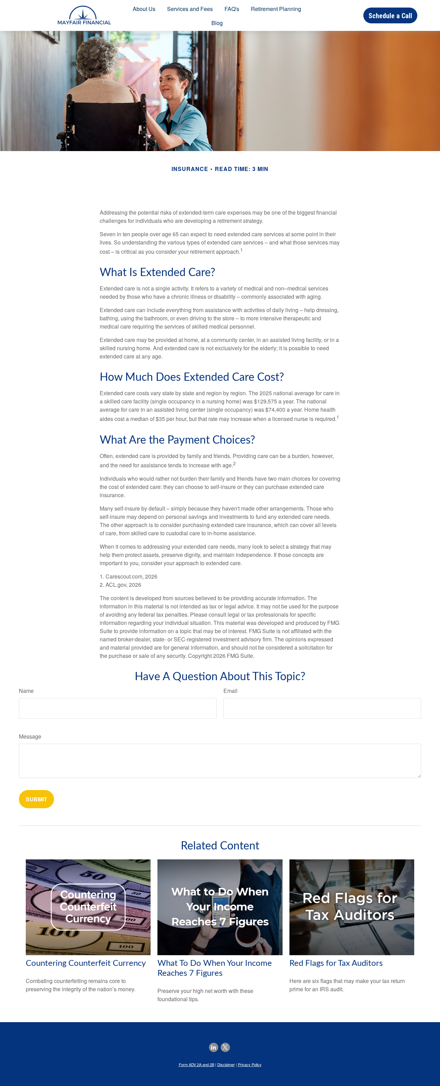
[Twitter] (225, 1047)
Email (230, 691)
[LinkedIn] (213, 1047)
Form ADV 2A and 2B (196, 1064)
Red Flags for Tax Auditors (336, 963)
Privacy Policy (250, 1064)
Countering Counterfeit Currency (86, 963)
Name (26, 691)
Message (30, 736)
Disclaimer (226, 1064)
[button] (144, 8)
